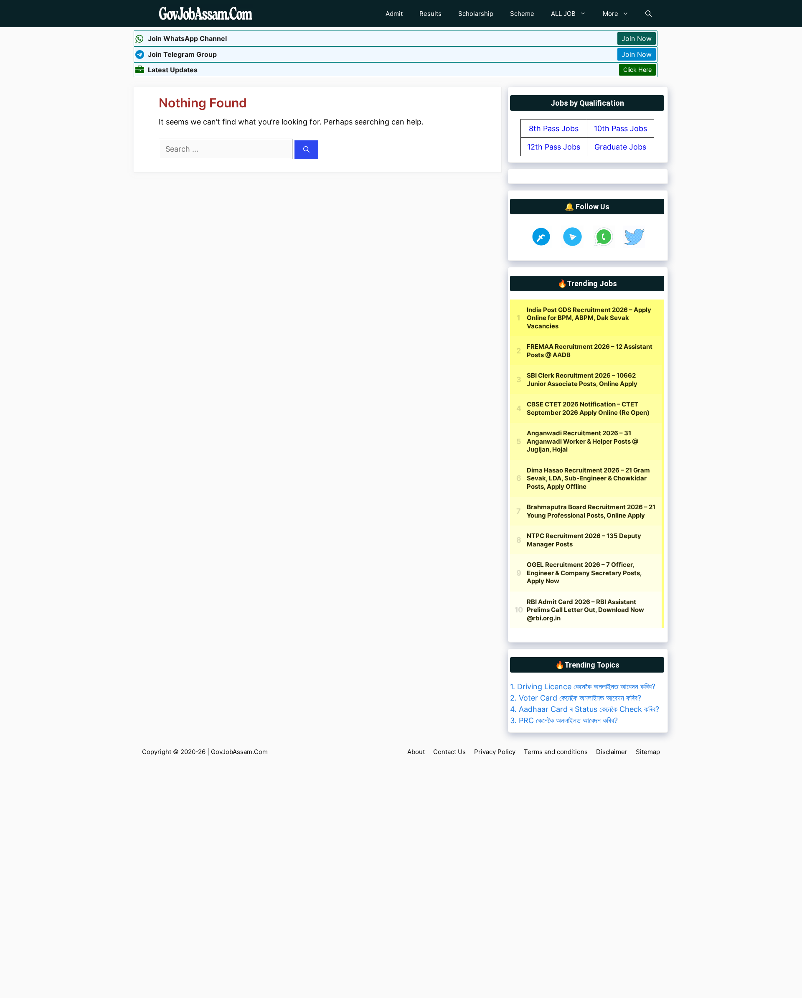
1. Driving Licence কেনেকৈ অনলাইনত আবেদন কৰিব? (582, 686)
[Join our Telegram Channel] (572, 245)
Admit (394, 14)
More (610, 14)
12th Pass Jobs (553, 146)
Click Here (637, 69)
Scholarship (475, 14)
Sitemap (648, 752)
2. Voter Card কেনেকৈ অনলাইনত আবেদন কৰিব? (575, 697)
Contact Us (449, 752)
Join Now (637, 38)
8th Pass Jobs (554, 128)
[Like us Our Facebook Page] (541, 245)
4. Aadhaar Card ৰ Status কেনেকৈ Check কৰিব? (584, 709)
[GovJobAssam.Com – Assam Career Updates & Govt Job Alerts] (206, 13)
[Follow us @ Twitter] (634, 245)
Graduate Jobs (620, 146)
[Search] (306, 149)
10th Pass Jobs (620, 128)
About (416, 752)
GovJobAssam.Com (239, 752)
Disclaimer (611, 752)
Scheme (522, 14)
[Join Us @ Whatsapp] (604, 245)
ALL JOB (563, 14)
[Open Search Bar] (648, 13)
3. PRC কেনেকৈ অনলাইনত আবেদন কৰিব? (564, 720)
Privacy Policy (494, 752)
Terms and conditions (556, 752)
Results (430, 14)
